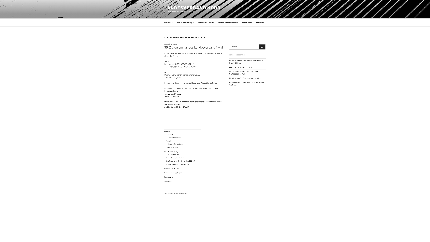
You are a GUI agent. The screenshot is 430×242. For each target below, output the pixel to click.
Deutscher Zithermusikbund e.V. (177, 164)
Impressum (260, 23)
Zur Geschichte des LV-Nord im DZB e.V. (180, 161)
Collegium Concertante (174, 144)
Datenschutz (247, 23)
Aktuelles (167, 23)
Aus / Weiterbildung (184, 23)
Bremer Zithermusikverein (228, 23)
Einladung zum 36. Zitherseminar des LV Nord (245, 78)
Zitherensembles (172, 147)
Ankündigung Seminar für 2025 (240, 67)
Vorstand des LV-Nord (206, 23)
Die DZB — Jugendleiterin (175, 158)
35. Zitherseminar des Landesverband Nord (193, 47)
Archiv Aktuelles (175, 137)
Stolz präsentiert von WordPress (175, 193)
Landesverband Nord (192, 7)
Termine (169, 141)
